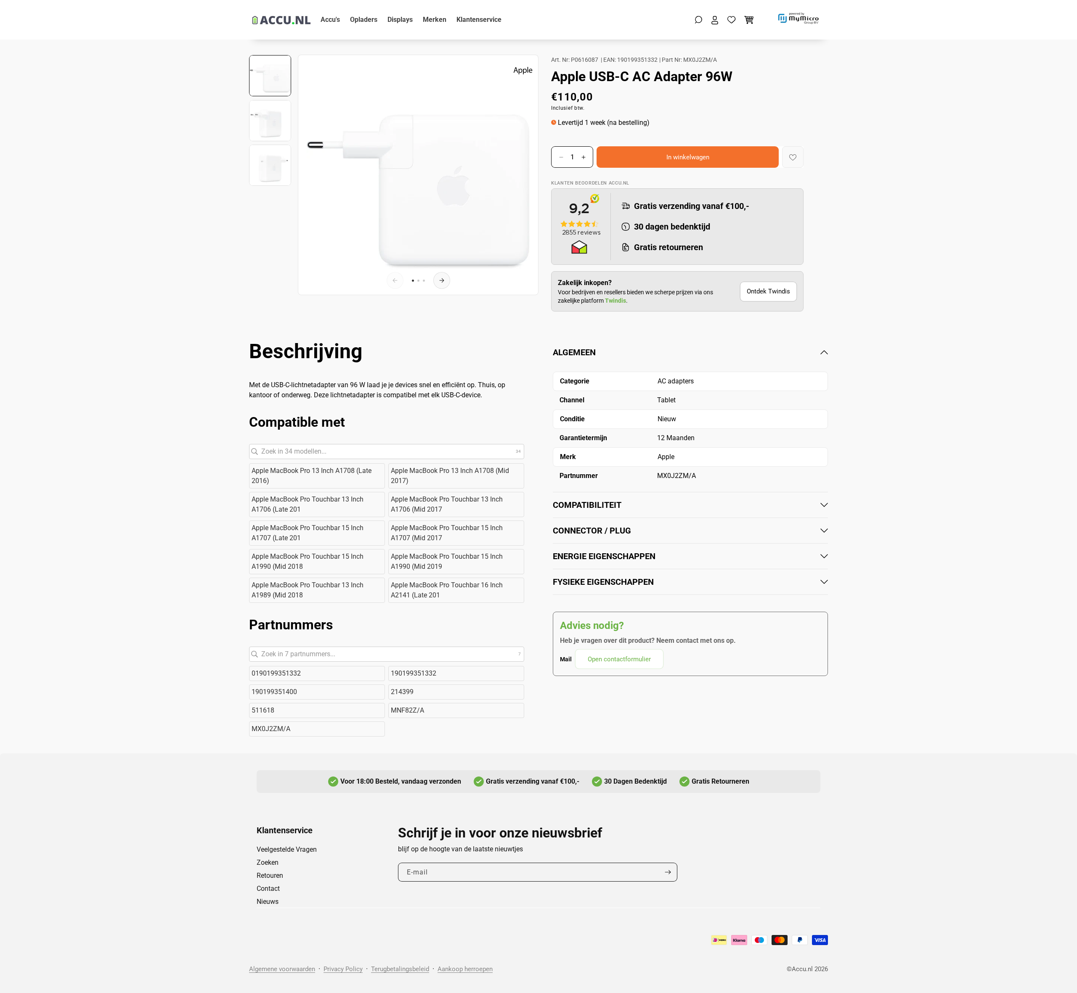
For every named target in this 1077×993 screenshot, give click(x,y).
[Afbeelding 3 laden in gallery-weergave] (270, 165)
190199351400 (274, 692)
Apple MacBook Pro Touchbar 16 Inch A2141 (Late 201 (447, 590)
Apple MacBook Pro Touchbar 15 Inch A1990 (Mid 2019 (447, 561)
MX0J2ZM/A (271, 729)
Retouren (270, 875)
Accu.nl (802, 969)
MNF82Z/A (407, 710)
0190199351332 (276, 673)
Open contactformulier (619, 659)
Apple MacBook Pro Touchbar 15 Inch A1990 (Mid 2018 (307, 561)
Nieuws (268, 902)
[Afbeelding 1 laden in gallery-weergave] (270, 75)
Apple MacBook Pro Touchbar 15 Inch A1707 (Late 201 (307, 533)
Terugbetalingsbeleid (400, 969)
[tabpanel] (690, 508)
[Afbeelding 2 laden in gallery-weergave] (270, 120)
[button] (698, 19)
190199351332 (413, 673)
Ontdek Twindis (768, 291)
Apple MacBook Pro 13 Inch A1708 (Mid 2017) (450, 476)
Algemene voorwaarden (282, 969)
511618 (263, 710)
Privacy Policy (343, 969)
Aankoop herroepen (465, 969)
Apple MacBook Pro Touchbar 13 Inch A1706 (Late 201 (307, 504)
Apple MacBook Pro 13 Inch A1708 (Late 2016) (311, 476)
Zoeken (268, 862)
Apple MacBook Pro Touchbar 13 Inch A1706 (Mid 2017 (447, 504)
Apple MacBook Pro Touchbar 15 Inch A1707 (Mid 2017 (447, 533)
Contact (268, 889)
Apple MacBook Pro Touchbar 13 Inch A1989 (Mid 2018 (307, 590)
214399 (402, 692)
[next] (441, 280)
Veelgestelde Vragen (287, 849)
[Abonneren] (667, 872)
